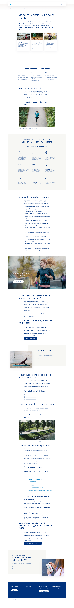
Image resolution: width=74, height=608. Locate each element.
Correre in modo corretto (36, 75)
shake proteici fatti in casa (35, 515)
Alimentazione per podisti (51, 79)
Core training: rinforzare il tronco (44, 360)
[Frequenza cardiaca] (50, 42)
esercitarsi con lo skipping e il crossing (41, 313)
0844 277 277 (27, 590)
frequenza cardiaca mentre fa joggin (32, 250)
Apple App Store (16, 566)
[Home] (10, 8)
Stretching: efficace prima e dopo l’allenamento (46, 358)
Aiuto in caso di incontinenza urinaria (37, 78)
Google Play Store (17, 568)
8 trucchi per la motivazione (22, 79)
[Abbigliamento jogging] (37, 42)
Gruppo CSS (56, 592)
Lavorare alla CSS (56, 588)
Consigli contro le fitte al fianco (52, 77)
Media (55, 590)
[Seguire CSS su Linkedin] (15, 599)
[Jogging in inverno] (23, 42)
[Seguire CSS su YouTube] (13, 599)
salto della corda (43, 304)
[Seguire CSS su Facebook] (11, 599)
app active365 (42, 236)
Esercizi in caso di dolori (51, 75)
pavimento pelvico (45, 330)
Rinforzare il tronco (35, 80)
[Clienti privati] (11, 4)
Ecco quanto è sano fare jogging (23, 77)
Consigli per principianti (21, 75)
